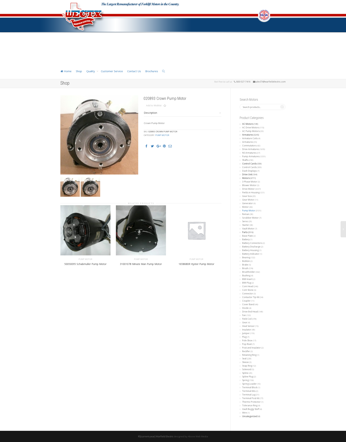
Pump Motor (162, 135)
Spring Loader (249, 383)
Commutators (249, 145)
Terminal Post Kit (250, 398)
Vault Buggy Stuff (250, 409)
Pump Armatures (251, 156)
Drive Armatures (250, 149)
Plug (244, 336)
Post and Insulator (251, 347)
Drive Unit (247, 174)
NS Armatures (249, 152)
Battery (246, 239)
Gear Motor (248, 199)
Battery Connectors (252, 243)
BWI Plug (246, 282)
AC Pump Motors (251, 131)
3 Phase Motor (249, 181)
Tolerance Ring (249, 405)
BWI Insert (247, 279)
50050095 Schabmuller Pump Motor (85, 264)
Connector (247, 293)
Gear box (247, 196)
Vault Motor (248, 228)
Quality (91, 71)
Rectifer (246, 351)
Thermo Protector (251, 401)
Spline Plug (247, 376)
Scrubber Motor (250, 217)
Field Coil (247, 318)
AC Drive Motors (250, 127)
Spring (245, 380)
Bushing (246, 275)
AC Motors (247, 123)
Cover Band (248, 304)
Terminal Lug (248, 394)
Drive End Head (250, 311)
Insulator (246, 329)
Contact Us (134, 71)
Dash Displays (249, 170)
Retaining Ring (249, 354)
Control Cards (249, 163)
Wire (244, 412)
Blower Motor (249, 185)
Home (67, 71)
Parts (244, 232)
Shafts (245, 160)
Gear (244, 322)
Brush (245, 268)
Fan (244, 315)
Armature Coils (250, 138)
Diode (245, 308)
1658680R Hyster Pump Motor (196, 264)
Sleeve (245, 362)
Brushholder (248, 271)
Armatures (247, 134)
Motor (245, 206)
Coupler (246, 300)
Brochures (151, 71)
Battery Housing (250, 250)
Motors (246, 178)
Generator (247, 203)
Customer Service (112, 71)
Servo (245, 221)
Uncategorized (249, 416)
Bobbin (246, 261)
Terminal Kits (248, 391)
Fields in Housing (251, 192)
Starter (245, 225)
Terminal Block (249, 387)
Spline (245, 372)
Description (150, 112)
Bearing (246, 257)
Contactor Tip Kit (250, 297)
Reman (245, 214)
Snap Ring (247, 365)
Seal (244, 358)
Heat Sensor (248, 326)
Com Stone (247, 289)
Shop (79, 71)
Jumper (246, 333)
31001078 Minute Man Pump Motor (141, 264)
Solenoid (246, 369)
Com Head (247, 286)
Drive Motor (248, 188)
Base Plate (247, 235)
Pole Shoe (247, 340)
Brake (245, 264)
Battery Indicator (250, 253)
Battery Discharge (251, 246)
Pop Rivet (247, 344)
